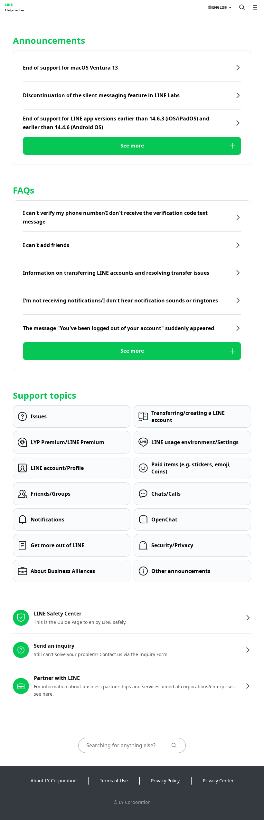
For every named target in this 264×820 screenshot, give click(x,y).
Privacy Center (218, 780)
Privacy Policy (165, 780)
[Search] (242, 7)
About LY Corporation (54, 780)
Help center (14, 10)
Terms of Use (114, 780)
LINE (9, 4)
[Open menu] (255, 7)
